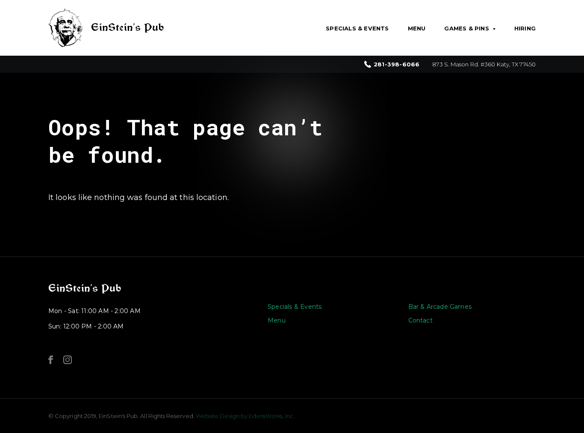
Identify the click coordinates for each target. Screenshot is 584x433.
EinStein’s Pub (84, 288)
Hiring (525, 28)
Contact (420, 320)
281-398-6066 (396, 64)
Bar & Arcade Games (440, 307)
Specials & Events (357, 28)
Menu (417, 28)
